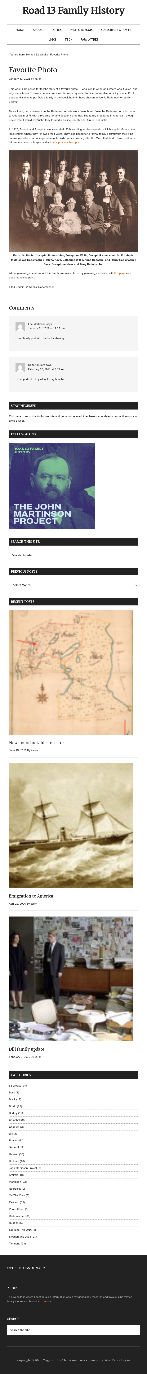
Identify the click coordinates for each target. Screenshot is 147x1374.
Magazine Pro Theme (57, 1360)
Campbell (14, 1119)
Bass (12, 1092)
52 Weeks (31, 286)
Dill (11, 1133)
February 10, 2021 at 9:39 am (46, 369)
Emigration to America (31, 896)
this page (119, 273)
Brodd (12, 1106)
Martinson (15, 1181)
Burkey (13, 1113)
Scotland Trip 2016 (20, 1229)
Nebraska (15, 1188)
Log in (125, 1360)
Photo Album (16, 1209)
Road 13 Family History (73, 10)
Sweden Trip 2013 (20, 1236)
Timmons (14, 1243)
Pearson (14, 1202)
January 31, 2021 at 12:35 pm (46, 328)
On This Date (17, 1195)
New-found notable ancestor (36, 742)
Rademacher (46, 286)
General (14, 1147)
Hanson (13, 1154)
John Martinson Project (23, 1167)
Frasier (13, 1140)
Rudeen (14, 1222)
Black (12, 1099)
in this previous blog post (65, 142)
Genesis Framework (89, 1360)
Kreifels (13, 1174)
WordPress (112, 1360)
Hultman (14, 1161)
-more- (48, 1301)
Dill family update (26, 1049)
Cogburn (14, 1126)
